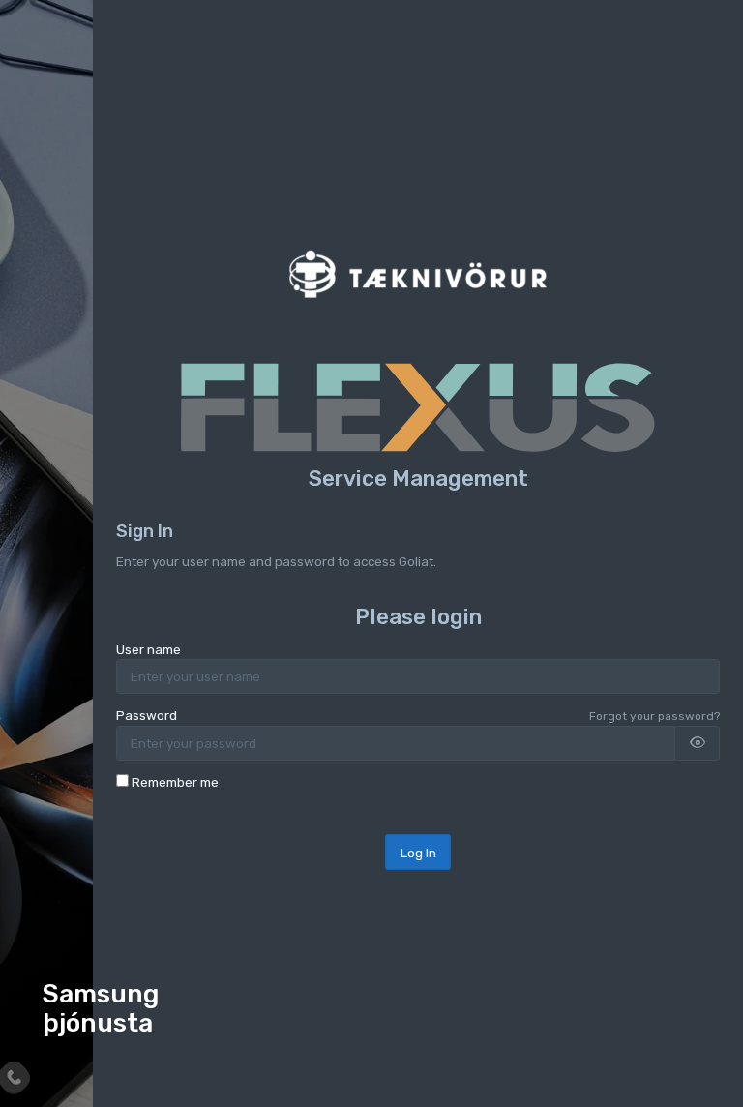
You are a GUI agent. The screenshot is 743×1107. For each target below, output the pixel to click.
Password (146, 715)
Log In (418, 852)
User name (148, 649)
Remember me (175, 782)
